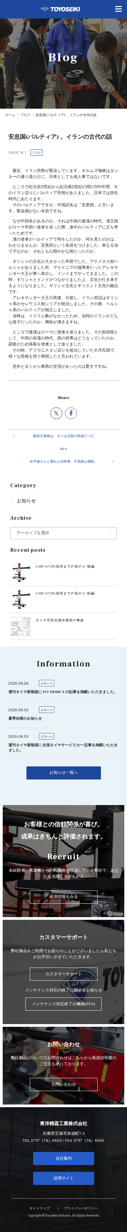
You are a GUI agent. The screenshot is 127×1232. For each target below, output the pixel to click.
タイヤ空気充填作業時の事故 (60, 620)
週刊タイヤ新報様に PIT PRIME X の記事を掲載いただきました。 (63, 692)
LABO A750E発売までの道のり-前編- (66, 593)
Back (63, 449)
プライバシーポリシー (81, 1208)
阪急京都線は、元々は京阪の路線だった (63, 436)
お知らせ (26, 501)
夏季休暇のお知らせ (25, 718)
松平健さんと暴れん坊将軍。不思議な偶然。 (64, 462)
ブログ (36, 153)
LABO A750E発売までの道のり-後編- (66, 567)
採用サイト (64, 1178)
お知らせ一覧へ (63, 772)
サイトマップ (39, 1208)
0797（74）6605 (46, 1140)
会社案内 (64, 1158)
